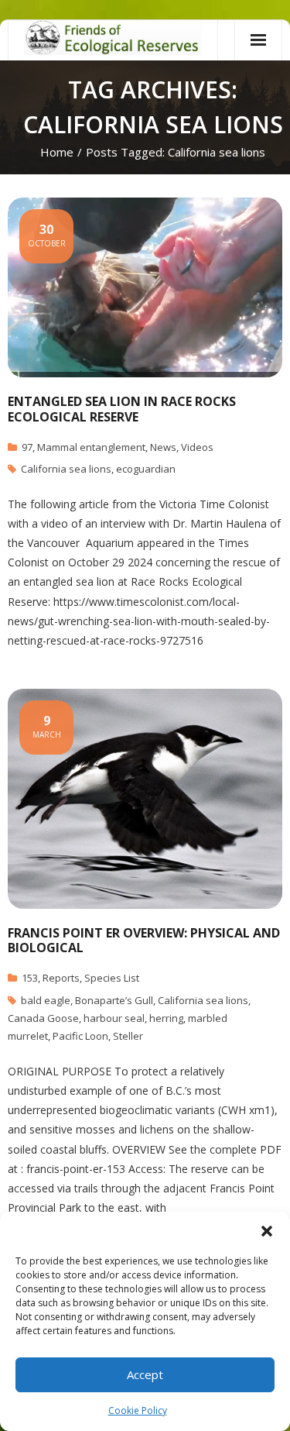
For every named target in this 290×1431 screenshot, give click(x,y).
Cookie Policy (137, 1410)
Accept (145, 1374)
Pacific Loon (80, 1036)
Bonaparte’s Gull (114, 1000)
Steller (128, 1036)
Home (56, 152)
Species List (111, 978)
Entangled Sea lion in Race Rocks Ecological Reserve (122, 409)
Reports (61, 978)
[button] (267, 1231)
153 (30, 978)
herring (166, 1018)
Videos (197, 447)
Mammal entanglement (91, 447)
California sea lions (66, 469)
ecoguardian (146, 469)
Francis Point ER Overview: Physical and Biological (144, 940)
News (163, 447)
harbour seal (114, 1018)
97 (27, 447)
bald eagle (45, 1000)
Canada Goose (43, 1018)
